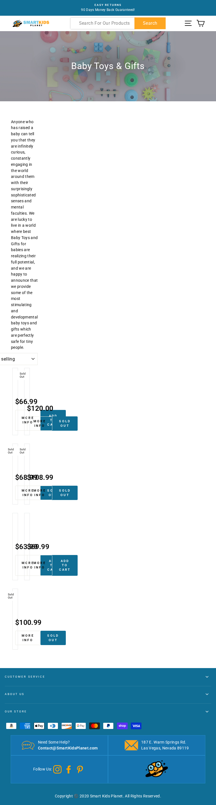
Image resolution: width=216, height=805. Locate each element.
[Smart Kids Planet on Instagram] (57, 769)
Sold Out (65, 423)
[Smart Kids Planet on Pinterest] (80, 769)
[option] (108, 8)
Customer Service (25, 676)
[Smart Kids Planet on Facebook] (68, 769)
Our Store (16, 711)
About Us (14, 694)
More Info (39, 423)
